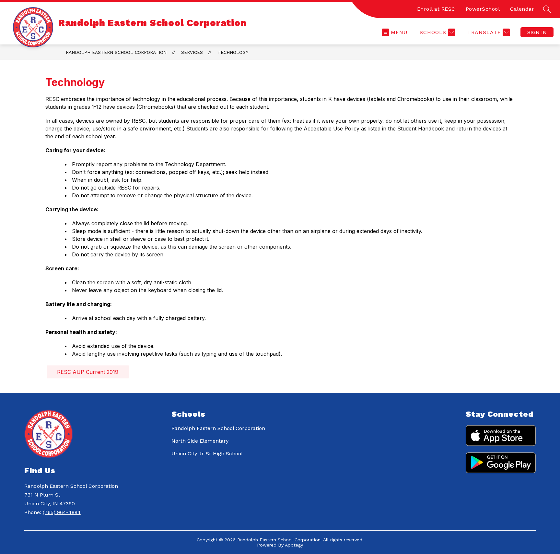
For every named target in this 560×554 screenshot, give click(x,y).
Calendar (522, 9)
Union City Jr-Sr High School (207, 453)
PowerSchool (483, 9)
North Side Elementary (199, 441)
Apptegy (294, 545)
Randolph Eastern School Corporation (116, 52)
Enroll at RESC (436, 9)
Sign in (537, 32)
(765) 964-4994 (62, 512)
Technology (232, 52)
